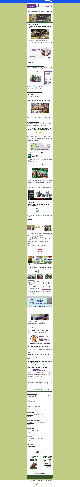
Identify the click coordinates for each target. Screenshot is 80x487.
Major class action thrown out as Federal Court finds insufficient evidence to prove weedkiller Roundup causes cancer (39, 166)
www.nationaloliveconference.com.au (32, 439)
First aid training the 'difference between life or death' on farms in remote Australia (35, 72)
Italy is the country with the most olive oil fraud (38, 346)
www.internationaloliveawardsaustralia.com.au (34, 407)
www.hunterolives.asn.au (31, 412)
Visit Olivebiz (40, 476)
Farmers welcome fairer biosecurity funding (37, 185)
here (32, 216)
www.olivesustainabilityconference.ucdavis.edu (34, 420)
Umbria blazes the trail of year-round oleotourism (38, 330)
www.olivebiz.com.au (49, 11)
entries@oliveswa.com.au (31, 436)
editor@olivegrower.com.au (35, 140)
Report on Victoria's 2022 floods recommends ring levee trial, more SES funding (35, 93)
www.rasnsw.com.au (30, 415)
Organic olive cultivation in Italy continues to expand (39, 388)
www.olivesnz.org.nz (30, 431)
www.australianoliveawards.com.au (32, 404)
